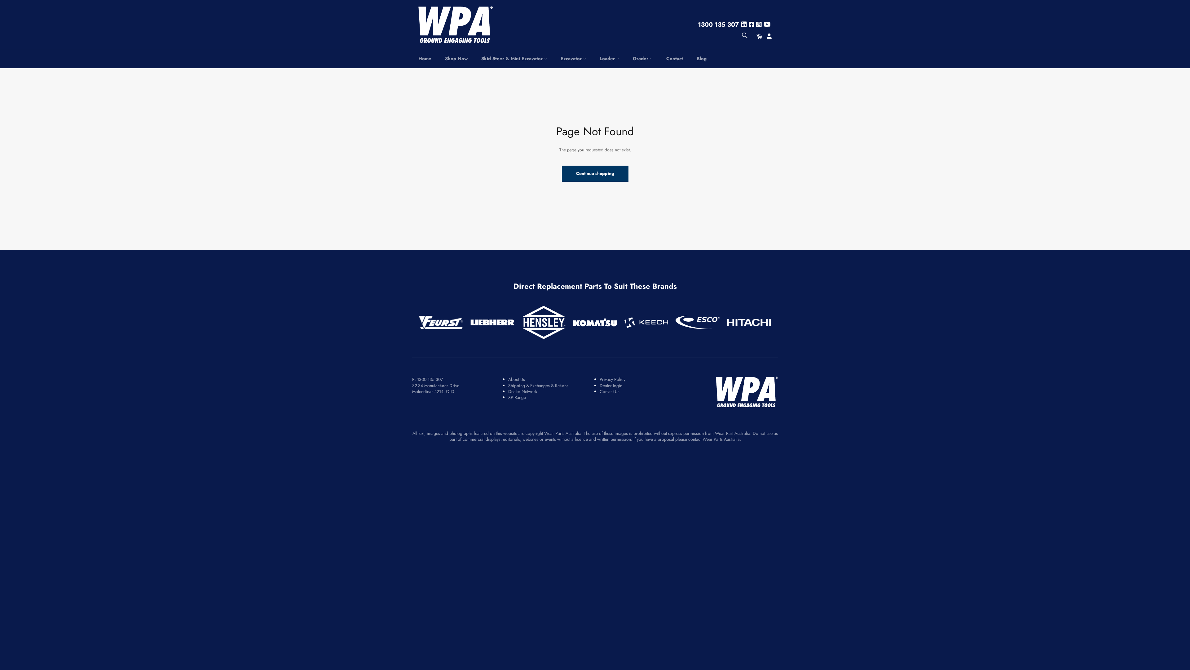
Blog (702, 58)
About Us (516, 379)
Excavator (572, 58)
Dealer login (611, 385)
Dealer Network (522, 391)
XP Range (517, 397)
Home (424, 58)
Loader (608, 58)
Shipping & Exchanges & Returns (538, 385)
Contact (674, 58)
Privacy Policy (612, 379)
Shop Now (456, 58)
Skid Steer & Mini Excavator (512, 58)
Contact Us (609, 391)
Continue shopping (595, 173)
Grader (641, 58)
